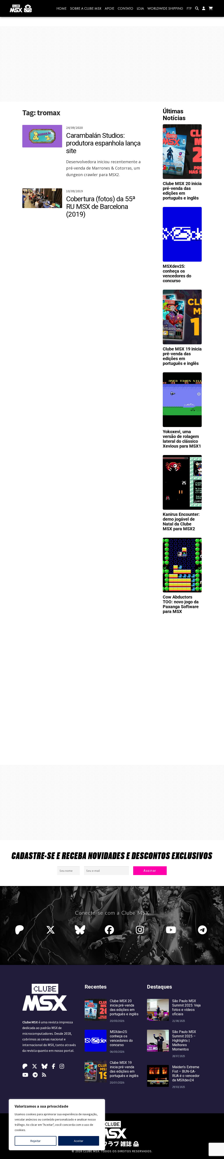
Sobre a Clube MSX (85, 8)
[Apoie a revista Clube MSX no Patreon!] (20, 930)
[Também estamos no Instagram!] (141, 930)
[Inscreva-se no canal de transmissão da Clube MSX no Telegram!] (203, 930)
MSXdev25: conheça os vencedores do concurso (177, 273)
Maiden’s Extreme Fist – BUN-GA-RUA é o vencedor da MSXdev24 (186, 1073)
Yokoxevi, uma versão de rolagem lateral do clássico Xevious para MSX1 (182, 438)
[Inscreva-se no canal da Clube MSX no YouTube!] (172, 930)
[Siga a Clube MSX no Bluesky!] (80, 930)
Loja (140, 8)
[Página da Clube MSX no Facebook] (110, 930)
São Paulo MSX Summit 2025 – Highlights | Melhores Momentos (184, 1040)
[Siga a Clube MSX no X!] (50, 930)
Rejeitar (35, 1141)
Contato (125, 8)
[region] (57, 1124)
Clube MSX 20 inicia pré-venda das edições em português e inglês (182, 190)
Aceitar (78, 1141)
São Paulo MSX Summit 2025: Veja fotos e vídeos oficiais (186, 1007)
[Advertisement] (112, 64)
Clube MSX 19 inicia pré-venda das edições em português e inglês (182, 356)
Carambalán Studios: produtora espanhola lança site (103, 143)
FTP (189, 8)
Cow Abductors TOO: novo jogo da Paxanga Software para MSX (181, 604)
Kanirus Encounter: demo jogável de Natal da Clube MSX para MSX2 (181, 521)
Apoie (109, 8)
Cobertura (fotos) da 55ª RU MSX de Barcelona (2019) (100, 206)
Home (61, 8)
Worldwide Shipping (165, 8)
